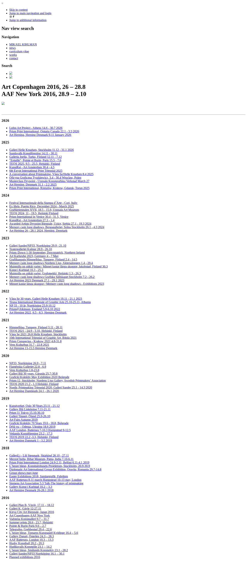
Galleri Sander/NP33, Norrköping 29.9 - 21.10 (37, 245)
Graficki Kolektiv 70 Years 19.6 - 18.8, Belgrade (39, 423)
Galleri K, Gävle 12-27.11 (25, 508)
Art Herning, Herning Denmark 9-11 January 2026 (40, 134)
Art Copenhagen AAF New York (29, 515)
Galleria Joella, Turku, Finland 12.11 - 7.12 (35, 156)
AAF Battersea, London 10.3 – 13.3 (31, 539)
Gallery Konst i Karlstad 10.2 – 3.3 (30, 486)
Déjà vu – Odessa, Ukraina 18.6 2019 (32, 426)
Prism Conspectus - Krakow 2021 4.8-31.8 (35, 341)
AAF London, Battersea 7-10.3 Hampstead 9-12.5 (40, 430)
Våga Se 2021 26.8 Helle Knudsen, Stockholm (38, 334)
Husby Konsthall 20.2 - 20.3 (26, 543)
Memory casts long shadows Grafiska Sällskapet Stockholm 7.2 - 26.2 (52, 276)
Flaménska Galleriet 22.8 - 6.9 (27, 366)
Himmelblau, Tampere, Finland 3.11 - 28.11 (36, 327)
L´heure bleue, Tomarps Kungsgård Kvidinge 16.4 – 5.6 (43, 532)
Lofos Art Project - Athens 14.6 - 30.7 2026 (35, 128)
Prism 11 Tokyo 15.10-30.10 (26, 412)
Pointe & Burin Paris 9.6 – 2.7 (27, 526)
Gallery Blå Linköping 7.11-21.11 (30, 409)
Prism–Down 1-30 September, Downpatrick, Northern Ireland (47, 252)
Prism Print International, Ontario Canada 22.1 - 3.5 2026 (44, 131)
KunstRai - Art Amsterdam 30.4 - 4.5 (31, 167)
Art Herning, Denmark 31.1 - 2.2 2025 (33, 184)
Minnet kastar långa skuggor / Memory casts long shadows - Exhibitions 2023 (56, 283)
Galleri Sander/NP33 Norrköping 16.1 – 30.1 (36, 553)
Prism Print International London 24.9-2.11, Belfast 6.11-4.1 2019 (49, 462)
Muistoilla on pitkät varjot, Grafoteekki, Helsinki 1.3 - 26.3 (45, 273)
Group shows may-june (23, 473)
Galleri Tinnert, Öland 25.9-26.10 (29, 416)
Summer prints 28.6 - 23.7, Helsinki (31, 522)
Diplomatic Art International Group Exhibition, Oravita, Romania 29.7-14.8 (55, 469)
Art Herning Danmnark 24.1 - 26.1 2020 (34, 391)
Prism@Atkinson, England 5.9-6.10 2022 (34, 309)
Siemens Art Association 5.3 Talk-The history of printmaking (46, 483)
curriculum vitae (19, 51)
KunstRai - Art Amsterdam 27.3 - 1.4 (31, 220)
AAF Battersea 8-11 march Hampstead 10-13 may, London (45, 479)
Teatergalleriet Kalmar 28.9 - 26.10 (30, 249)
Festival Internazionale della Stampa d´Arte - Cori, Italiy (43, 202)
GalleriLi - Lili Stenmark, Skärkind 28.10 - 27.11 (39, 455)
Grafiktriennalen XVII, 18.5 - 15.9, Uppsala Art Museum (44, 209)
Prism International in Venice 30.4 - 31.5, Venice (38, 216)
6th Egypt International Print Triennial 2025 (35, 170)
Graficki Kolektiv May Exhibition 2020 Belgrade (39, 377)
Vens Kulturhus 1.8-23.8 (24, 370)
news (12, 48)
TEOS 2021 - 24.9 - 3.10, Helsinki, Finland (36, 330)
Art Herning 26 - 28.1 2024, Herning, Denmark (38, 230)
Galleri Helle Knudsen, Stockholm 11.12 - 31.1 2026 (41, 149)
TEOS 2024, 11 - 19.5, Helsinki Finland (33, 213)
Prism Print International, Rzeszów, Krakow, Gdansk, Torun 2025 (49, 188)
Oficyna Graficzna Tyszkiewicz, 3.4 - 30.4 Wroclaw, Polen (45, 177)
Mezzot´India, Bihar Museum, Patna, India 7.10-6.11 (41, 459)
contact (13, 58)
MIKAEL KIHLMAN (23, 44)
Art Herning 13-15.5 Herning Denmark (33, 348)
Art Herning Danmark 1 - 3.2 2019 (30, 440)
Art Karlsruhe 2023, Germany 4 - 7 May (34, 256)
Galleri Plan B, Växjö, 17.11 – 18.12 (31, 505)
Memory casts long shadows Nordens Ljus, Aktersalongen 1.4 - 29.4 (51, 263)
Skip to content (18, 9)
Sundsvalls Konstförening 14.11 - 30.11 (33, 153)
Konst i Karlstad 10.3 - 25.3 (26, 270)
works (13, 54)
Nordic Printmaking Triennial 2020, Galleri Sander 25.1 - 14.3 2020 (50, 387)
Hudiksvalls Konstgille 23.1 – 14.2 (30, 546)
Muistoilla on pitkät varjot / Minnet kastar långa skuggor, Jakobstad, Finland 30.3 (58, 266)
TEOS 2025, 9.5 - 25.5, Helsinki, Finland (34, 163)
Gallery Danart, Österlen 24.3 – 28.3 (31, 536)
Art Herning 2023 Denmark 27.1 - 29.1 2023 (36, 280)
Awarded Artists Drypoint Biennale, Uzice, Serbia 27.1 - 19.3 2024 (50, 223)
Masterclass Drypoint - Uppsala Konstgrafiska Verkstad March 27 (49, 181)
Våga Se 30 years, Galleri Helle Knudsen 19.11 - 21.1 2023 (45, 298)
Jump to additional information (28, 20)
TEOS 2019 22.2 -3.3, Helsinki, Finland (33, 437)
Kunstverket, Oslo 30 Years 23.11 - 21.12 (34, 405)
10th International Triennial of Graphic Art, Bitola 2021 (43, 337)
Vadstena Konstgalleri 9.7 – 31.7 (29, 519)
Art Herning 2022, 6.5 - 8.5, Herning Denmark (38, 312)
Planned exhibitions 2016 (24, 557)
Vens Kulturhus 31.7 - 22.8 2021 (29, 344)
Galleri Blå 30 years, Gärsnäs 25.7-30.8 (33, 373)
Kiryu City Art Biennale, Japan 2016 (31, 512)
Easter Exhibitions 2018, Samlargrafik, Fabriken (38, 476)
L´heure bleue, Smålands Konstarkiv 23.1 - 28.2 (38, 550)
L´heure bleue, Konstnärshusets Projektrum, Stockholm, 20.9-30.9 (49, 466)
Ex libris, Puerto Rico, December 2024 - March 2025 (41, 206)
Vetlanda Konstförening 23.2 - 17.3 (30, 433)
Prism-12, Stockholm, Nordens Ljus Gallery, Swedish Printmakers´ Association (57, 380)
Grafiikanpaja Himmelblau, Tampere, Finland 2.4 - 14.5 (43, 259)
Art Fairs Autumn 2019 (23, 419)
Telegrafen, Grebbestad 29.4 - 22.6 (30, 529)
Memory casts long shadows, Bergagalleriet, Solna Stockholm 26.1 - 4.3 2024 (56, 227)
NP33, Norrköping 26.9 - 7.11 (27, 363)
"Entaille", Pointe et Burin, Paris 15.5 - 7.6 (35, 160)
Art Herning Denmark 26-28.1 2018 (31, 490)
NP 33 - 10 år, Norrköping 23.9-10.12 (32, 305)
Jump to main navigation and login (30, 13)
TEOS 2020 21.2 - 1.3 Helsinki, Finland (33, 384)
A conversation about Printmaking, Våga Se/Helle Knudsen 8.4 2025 (51, 174)
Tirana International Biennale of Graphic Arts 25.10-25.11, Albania (50, 302)
